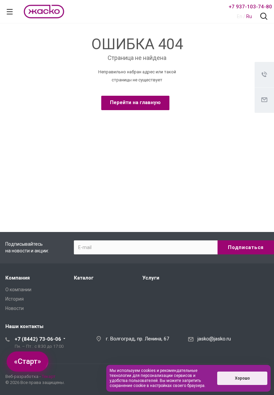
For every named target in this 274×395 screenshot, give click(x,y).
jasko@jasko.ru (214, 339)
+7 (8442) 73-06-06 (38, 339)
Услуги (150, 278)
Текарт (48, 376)
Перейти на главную (135, 102)
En (239, 16)
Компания (17, 278)
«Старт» (27, 361)
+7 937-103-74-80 (250, 7)
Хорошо (242, 378)
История (14, 299)
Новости (14, 308)
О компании (18, 289)
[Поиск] (263, 16)
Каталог (84, 278)
